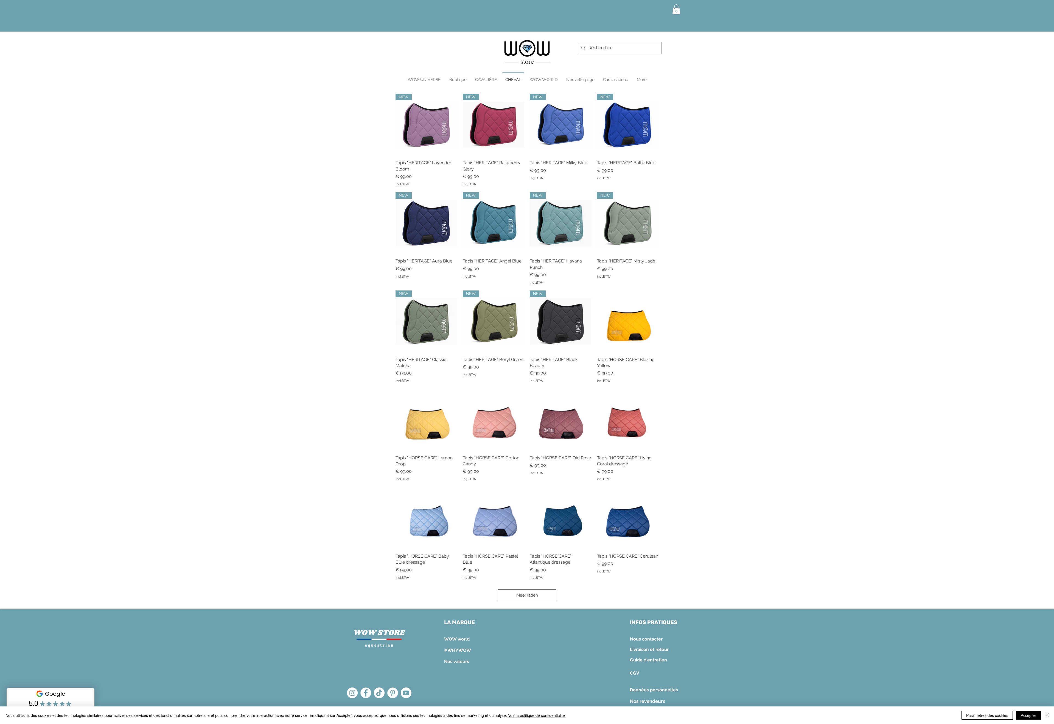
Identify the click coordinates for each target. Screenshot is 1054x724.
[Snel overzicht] (628, 321)
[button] (676, 9)
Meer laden (527, 595)
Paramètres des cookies (987, 715)
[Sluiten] (1047, 715)
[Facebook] (365, 692)
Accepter (1028, 715)
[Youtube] (406, 692)
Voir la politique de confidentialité (536, 715)
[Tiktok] (379, 692)
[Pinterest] (392, 692)
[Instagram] (352, 692)
